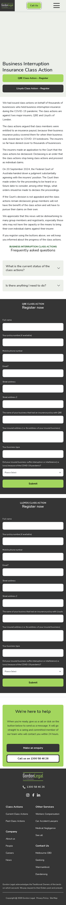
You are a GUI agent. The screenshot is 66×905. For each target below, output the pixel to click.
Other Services (45, 807)
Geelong (40, 860)
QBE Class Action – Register (33, 78)
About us (10, 838)
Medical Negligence (46, 828)
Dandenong (41, 874)
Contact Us (42, 846)
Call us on (33, 758)
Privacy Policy (42, 898)
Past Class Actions (15, 821)
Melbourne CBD (44, 852)
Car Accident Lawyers (47, 821)
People (9, 845)
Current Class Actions (17, 814)
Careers (10, 852)
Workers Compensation (47, 814)
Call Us (34, 5)
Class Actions (14, 807)
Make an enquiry (33, 748)
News (9, 860)
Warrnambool (43, 867)
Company (11, 831)
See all (39, 835)
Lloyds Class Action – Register (33, 88)
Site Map (54, 898)
